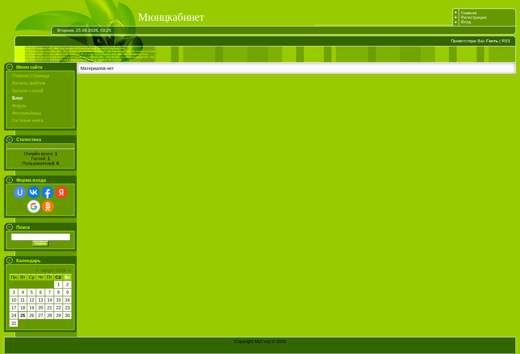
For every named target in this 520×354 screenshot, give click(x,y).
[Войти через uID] (20, 192)
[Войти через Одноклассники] (48, 206)
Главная (469, 13)
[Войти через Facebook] (47, 192)
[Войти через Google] (33, 206)
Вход (466, 22)
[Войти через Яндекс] (61, 192)
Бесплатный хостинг (254, 349)
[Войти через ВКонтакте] (34, 192)
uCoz (282, 349)
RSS (506, 41)
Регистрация (473, 17)
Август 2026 (53, 270)
